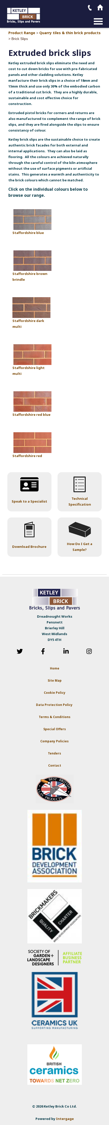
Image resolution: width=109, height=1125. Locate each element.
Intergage (65, 1118)
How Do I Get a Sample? (79, 547)
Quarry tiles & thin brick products (70, 32)
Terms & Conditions (54, 717)
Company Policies (54, 741)
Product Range (21, 32)
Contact (54, 765)
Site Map (55, 680)
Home (54, 668)
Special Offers (54, 729)
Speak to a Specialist (29, 501)
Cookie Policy (54, 692)
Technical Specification (79, 501)
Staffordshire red (27, 455)
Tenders (54, 753)
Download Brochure (29, 546)
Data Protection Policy (54, 705)
